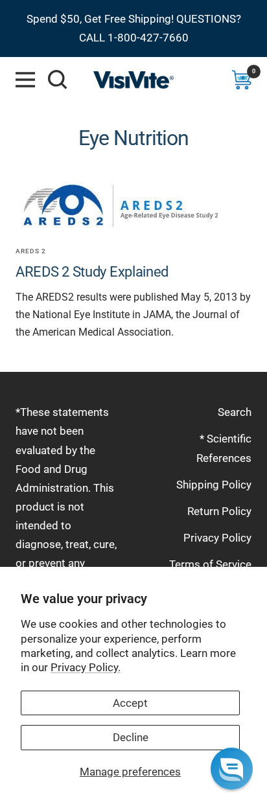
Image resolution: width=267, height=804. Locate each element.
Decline (130, 737)
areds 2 (31, 251)
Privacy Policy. (86, 667)
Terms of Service (210, 564)
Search (234, 412)
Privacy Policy (217, 537)
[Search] (57, 79)
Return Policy (219, 511)
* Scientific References (223, 448)
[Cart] (241, 79)
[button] (232, 769)
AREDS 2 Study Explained (92, 272)
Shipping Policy (213, 484)
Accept (130, 702)
